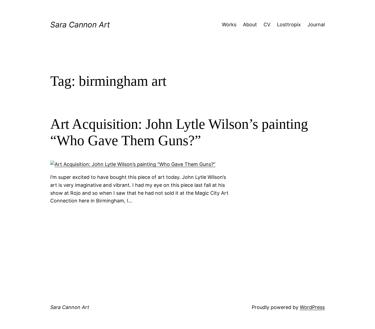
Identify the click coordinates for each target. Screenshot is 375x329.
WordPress (312, 307)
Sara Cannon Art (80, 24)
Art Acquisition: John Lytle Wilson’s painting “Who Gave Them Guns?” (179, 132)
